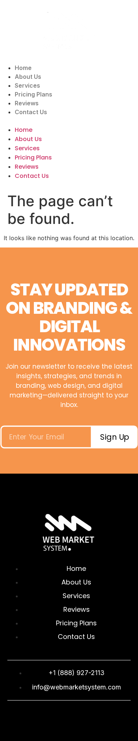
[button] (69, 120)
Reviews (27, 103)
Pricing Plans (33, 94)
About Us (28, 76)
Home (23, 67)
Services (27, 85)
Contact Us (31, 112)
